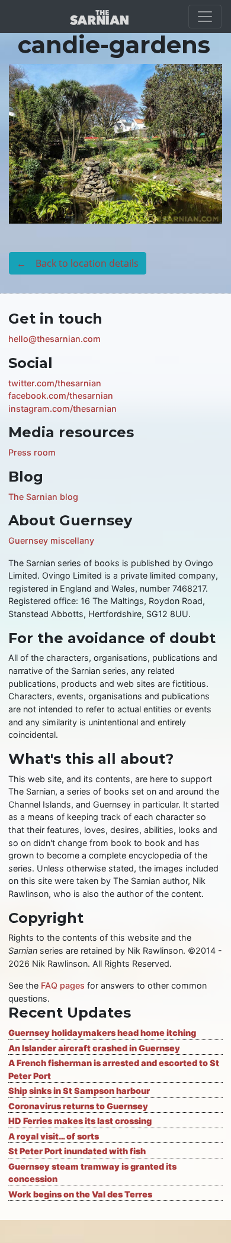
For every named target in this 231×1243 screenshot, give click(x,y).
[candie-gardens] (115, 142)
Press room (32, 452)
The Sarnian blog (43, 497)
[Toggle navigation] (205, 16)
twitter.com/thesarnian (54, 383)
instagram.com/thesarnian (62, 408)
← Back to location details (78, 263)
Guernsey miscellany (51, 540)
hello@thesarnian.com (54, 339)
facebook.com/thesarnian (60, 395)
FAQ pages (63, 985)
